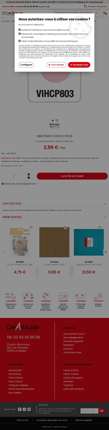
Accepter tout (80, 64)
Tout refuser (57, 64)
